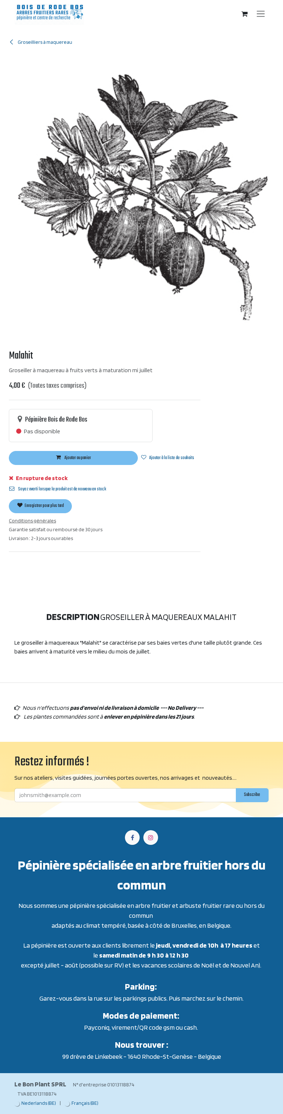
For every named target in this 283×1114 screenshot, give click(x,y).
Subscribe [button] (233, 630)
